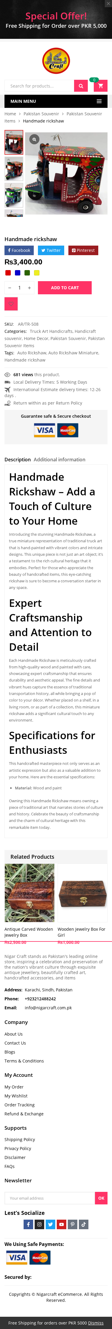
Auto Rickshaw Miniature (73, 353)
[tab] (17, 460)
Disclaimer (15, 1157)
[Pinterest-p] (72, 1224)
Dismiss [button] (96, 1323)
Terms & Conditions (24, 1061)
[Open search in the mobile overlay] (46, 85)
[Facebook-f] (28, 1224)
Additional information (59, 459)
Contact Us (15, 1043)
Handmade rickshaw (24, 360)
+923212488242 (40, 999)
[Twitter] (50, 1224)
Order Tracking (19, 1105)
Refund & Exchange (24, 1114)
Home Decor (36, 338)
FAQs (9, 1166)
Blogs (9, 1052)
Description (17, 459)
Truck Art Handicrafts (51, 331)
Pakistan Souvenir (41, 114)
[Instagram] (39, 1224)
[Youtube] (61, 1224)
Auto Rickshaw (31, 353)
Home (10, 114)
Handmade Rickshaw (37, 660)
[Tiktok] (83, 1224)
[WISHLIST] (11, 303)
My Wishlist (15, 1096)
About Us (13, 1034)
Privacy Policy (17, 1148)
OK (101, 1198)
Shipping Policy (19, 1139)
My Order (14, 1087)
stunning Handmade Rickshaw (64, 534)
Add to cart (65, 287)
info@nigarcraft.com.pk (48, 1007)
